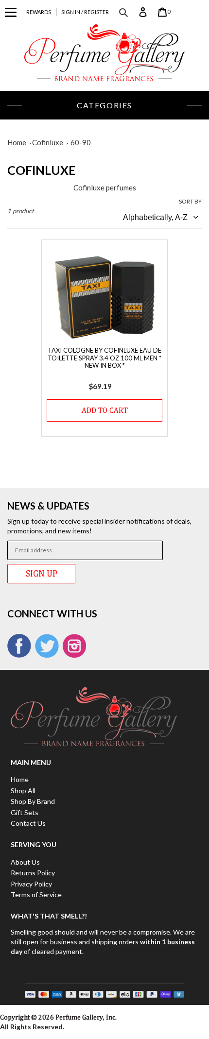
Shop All (23, 790)
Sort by (190, 201)
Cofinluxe (47, 142)
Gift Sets (24, 812)
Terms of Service (36, 894)
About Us (25, 862)
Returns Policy (33, 873)
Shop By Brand (33, 801)
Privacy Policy (31, 884)
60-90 (80, 142)
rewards (38, 12)
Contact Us (28, 823)
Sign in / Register (85, 12)
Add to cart (105, 410)
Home (16, 142)
